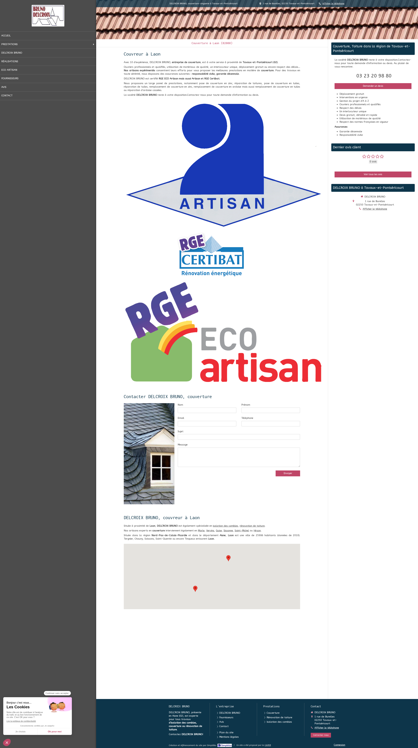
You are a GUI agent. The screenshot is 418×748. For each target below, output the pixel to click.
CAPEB (268, 745)
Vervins (210, 530)
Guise (219, 530)
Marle (201, 530)
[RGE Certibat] (212, 255)
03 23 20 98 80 (374, 76)
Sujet (180, 431)
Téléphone (247, 418)
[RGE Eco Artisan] (223, 332)
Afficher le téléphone (333, 3)
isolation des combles (225, 525)
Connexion (339, 744)
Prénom (245, 404)
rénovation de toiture (252, 525)
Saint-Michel (242, 530)
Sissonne (228, 530)
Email (181, 418)
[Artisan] (223, 164)
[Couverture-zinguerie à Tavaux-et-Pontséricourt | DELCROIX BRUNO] (48, 16)
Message (183, 444)
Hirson (257, 530)
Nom (180, 404)
